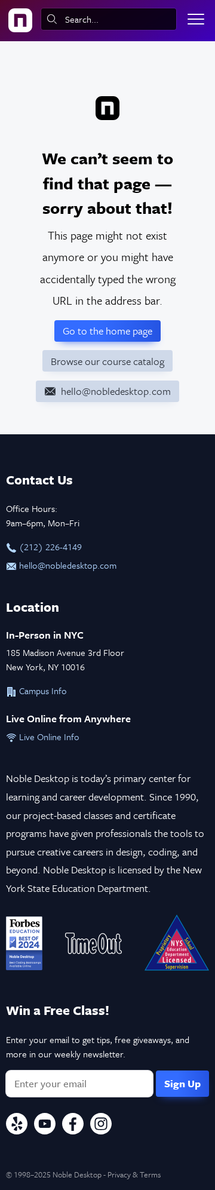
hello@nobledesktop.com (66, 565)
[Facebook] (73, 1125)
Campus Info (42, 690)
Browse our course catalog (107, 361)
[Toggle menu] (196, 19)
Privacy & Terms (134, 1174)
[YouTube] (45, 1125)
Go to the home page (107, 330)
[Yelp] (16, 1125)
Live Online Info (48, 736)
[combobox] (108, 19)
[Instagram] (101, 1125)
